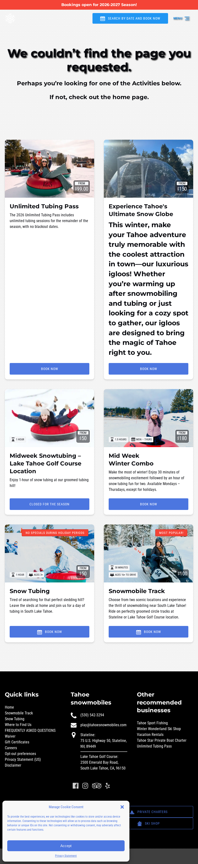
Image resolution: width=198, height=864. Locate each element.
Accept (65, 846)
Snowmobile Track (137, 591)
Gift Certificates (17, 742)
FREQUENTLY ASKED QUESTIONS (30, 730)
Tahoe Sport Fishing (152, 723)
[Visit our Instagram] (85, 786)
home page (130, 97)
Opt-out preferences (20, 753)
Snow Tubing (30, 591)
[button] (122, 807)
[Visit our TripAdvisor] (96, 786)
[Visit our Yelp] (107, 786)
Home (9, 707)
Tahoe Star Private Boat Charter (161, 740)
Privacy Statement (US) (23, 759)
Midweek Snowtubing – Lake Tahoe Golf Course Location (45, 463)
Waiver (10, 736)
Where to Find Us (18, 724)
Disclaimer (13, 765)
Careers (11, 748)
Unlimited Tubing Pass (44, 206)
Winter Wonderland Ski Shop (159, 728)
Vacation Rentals (150, 734)
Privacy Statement (66, 855)
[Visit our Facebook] (75, 786)
